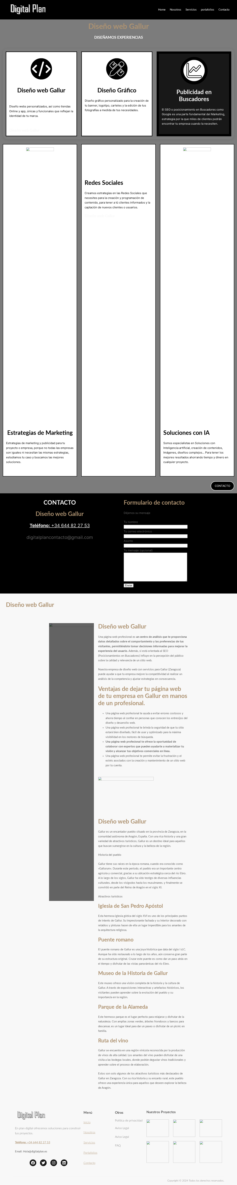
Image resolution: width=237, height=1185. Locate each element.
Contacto (89, 1162)
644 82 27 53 (75, 525)
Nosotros (89, 1132)
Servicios (89, 1142)
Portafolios (90, 1152)
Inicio (87, 1122)
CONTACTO (222, 486)
